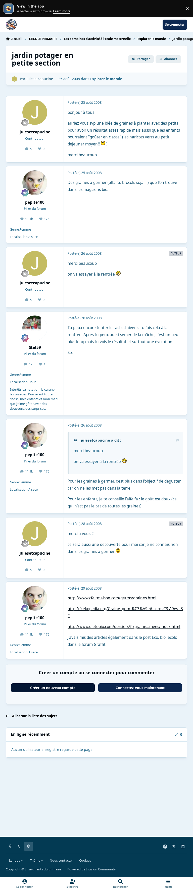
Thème (35, 860)
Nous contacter (61, 860)
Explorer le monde (106, 78)
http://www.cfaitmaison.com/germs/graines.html (112, 598)
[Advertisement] (96, 798)
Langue (15, 860)
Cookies (85, 860)
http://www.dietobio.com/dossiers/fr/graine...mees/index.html (124, 626)
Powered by (91, 869)
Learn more (9, 8)
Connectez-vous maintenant (140, 687)
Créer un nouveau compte (52, 687)
